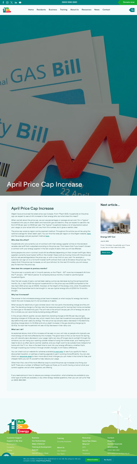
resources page (26, 356)
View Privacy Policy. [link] (43, 461)
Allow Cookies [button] (92, 460)
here (89, 234)
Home (31, 10)
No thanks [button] (108, 460)
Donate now (128, 2)
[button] (41, 10)
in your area (58, 352)
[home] (7, 10)
